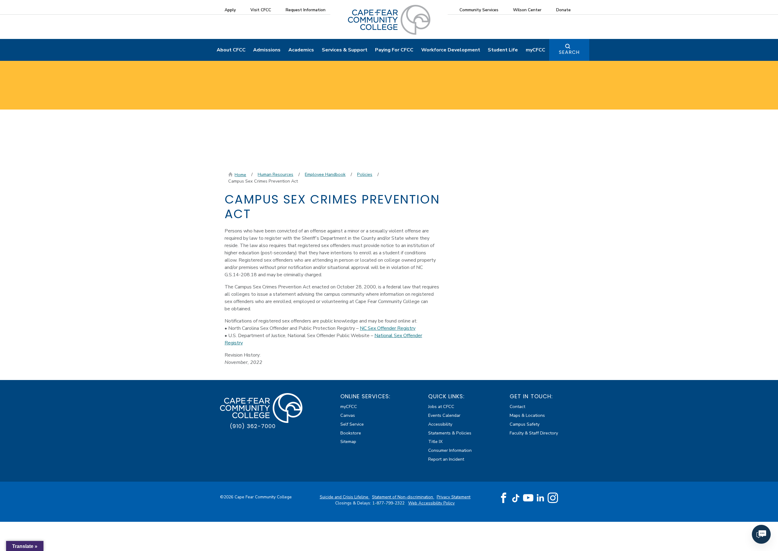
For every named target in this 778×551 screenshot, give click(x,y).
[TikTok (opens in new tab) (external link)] (516, 498)
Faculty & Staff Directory (534, 433)
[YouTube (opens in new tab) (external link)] (528, 498)
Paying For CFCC (394, 50)
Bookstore (350, 433)
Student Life (503, 50)
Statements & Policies (449, 433)
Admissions (267, 50)
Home (240, 175)
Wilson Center (527, 10)
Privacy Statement (453, 497)
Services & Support (344, 50)
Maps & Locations (527, 415)
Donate (563, 10)
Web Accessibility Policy (431, 503)
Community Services (479, 10)
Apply (230, 10)
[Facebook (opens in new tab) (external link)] (503, 498)
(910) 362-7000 (253, 426)
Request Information (305, 10)
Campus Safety (524, 424)
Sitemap (348, 441)
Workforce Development (450, 50)
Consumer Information (450, 450)
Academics (301, 50)
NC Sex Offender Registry (387, 328)
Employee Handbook (325, 174)
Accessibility (440, 424)
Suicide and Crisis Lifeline (345, 497)
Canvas (347, 415)
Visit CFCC (260, 10)
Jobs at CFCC (441, 406)
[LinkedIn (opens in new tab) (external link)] (540, 498)
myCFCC (535, 50)
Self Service (352, 424)
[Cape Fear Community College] (389, 19)
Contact (517, 406)
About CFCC (231, 50)
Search (569, 52)
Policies (364, 174)
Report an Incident (446, 459)
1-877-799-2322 (389, 503)
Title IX (435, 441)
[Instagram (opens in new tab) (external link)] (553, 498)
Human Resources (275, 174)
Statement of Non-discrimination (403, 497)
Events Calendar (444, 415)
